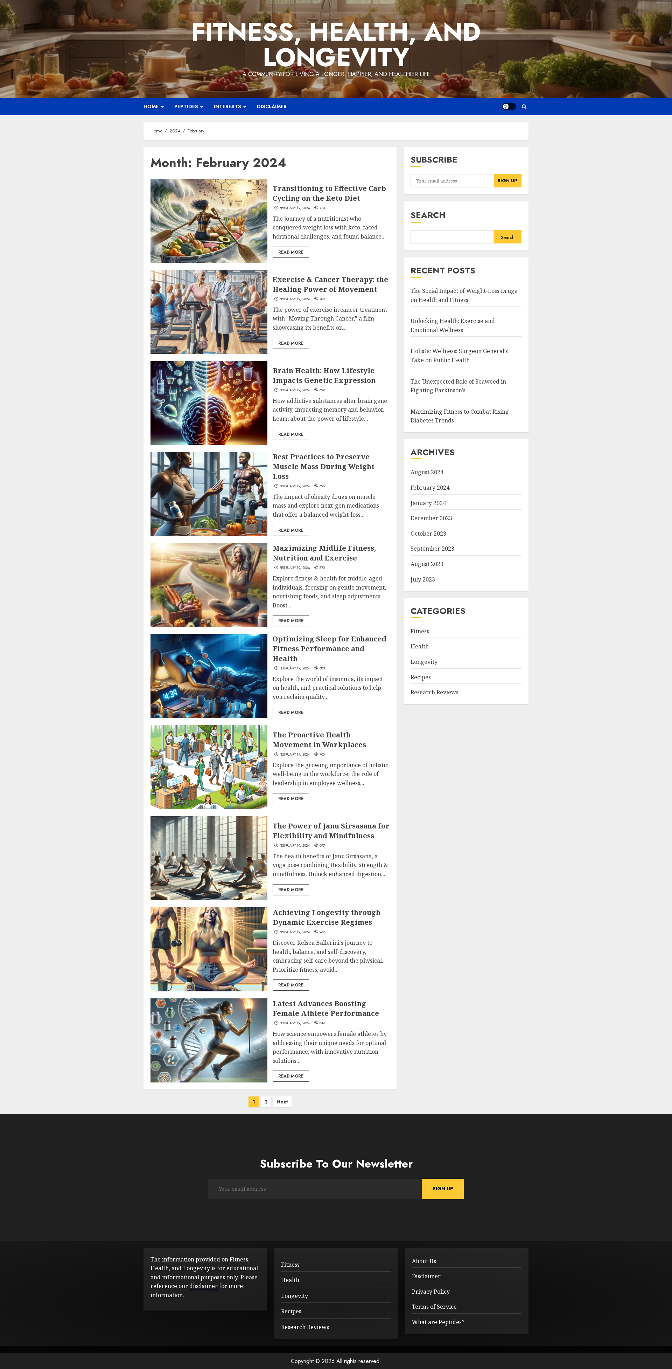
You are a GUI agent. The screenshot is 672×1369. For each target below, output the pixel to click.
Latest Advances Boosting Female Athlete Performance (326, 1008)
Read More (290, 252)
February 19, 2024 (294, 208)
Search (428, 215)
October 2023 (428, 533)
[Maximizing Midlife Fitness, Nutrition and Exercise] (208, 585)
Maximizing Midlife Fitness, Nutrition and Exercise (324, 553)
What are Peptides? (438, 1322)
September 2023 (432, 548)
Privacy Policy (431, 1291)
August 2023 (427, 564)
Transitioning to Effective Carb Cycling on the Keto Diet (329, 193)
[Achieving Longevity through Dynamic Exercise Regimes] (208, 949)
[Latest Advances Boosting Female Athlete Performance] (208, 1040)
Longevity (424, 662)
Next (282, 1101)
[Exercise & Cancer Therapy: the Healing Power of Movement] (208, 312)
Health (420, 646)
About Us (424, 1261)
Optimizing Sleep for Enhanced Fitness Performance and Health (329, 648)
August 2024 (427, 472)
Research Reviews (434, 692)
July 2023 (423, 579)
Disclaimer (272, 106)
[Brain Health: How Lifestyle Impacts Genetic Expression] (208, 403)
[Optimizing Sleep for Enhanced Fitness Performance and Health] (208, 676)
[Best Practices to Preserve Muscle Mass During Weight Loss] (208, 494)
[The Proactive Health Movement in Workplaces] (208, 767)
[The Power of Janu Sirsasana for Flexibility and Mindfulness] (208, 858)
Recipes (421, 677)
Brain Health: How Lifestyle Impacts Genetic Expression (324, 375)
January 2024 (428, 503)
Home (151, 106)
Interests (227, 106)
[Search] (524, 106)
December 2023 (431, 518)
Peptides (186, 106)
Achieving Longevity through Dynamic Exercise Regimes (326, 917)
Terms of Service (434, 1306)
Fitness (420, 631)
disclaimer (203, 1286)
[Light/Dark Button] (509, 106)
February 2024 (430, 487)
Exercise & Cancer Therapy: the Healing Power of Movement (330, 284)
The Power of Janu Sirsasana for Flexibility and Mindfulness (331, 830)
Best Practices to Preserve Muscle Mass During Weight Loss (323, 466)
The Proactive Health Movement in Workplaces (319, 739)
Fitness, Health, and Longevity (336, 44)
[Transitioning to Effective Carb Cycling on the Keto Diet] (208, 221)
